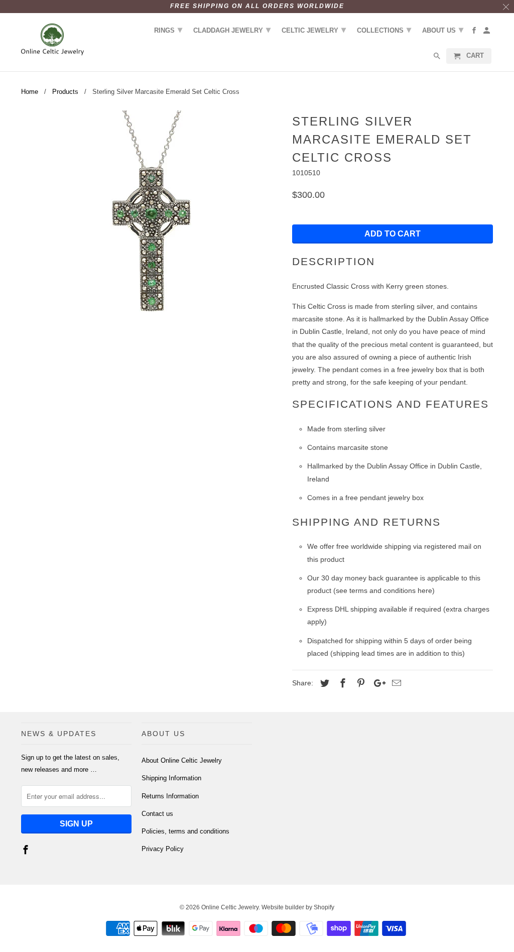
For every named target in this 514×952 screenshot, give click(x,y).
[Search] (438, 58)
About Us (442, 30)
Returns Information (170, 796)
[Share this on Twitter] (323, 683)
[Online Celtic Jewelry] (52, 40)
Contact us (157, 813)
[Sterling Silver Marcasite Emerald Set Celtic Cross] (151, 223)
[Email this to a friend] (395, 683)
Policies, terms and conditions (185, 831)
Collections (384, 30)
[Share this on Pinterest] (359, 683)
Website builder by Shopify (298, 907)
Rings (168, 30)
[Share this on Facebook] (341, 683)
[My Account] (487, 32)
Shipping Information (171, 778)
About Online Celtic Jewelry (182, 760)
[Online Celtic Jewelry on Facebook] (26, 850)
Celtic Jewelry (314, 30)
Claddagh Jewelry (232, 30)
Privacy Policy (163, 849)
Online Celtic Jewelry (230, 907)
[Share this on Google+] (377, 683)
